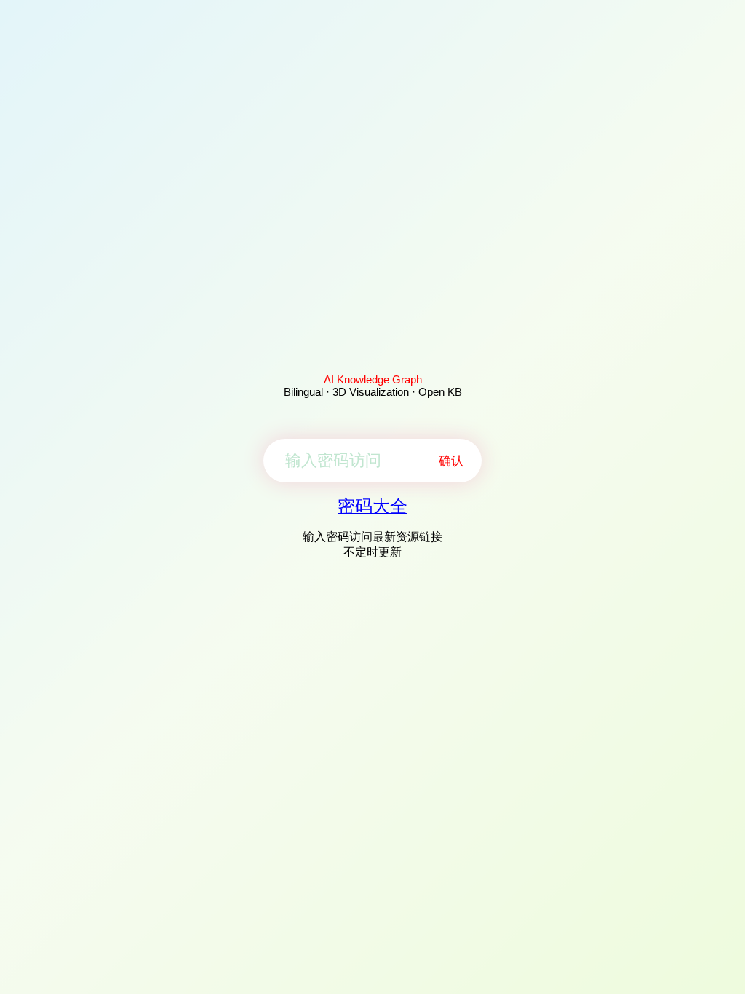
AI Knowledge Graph (373, 379)
